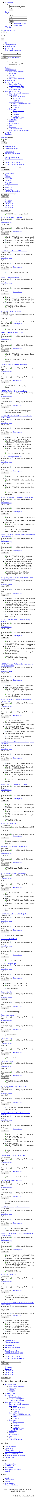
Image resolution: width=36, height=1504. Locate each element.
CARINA (16, 114)
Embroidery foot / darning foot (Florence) (14, 846)
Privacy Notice (9, 1450)
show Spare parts (18, 111)
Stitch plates (12, 127)
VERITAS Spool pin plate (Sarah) (11, 332)
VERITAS (16, 98)
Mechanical (12, 73)
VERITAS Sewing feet (16, 86)
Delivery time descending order (15, 164)
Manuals (7, 1471)
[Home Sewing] (8, 30)
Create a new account (19, 23)
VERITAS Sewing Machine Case (11, 277)
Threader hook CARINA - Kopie (11, 1180)
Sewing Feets (9, 48)
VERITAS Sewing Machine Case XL (13, 456)
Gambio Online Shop (17, 1497)
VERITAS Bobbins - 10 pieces (10, 311)
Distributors (8, 132)
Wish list (8, 27)
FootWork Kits (9, 1466)
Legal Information (10, 1446)
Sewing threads (13, 123)
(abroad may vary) (6, 222)
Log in (7, 1478)
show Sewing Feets (15, 84)
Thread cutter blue (6, 992)
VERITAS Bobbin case (8, 823)
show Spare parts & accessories (19, 93)
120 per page (9, 203)
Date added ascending (12, 157)
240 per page (9, 205)
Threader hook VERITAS (9, 939)
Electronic (12, 75)
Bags (10, 125)
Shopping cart (9, 1483)
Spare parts (12, 109)
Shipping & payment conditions (15, 1455)
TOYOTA (16, 100)
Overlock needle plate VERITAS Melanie (14, 364)
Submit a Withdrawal (11, 1485)
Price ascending (10, 146)
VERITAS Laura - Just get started (11, 217)
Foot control (12, 120)
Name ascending (10, 152)
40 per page (8, 200)
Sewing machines (10, 45)
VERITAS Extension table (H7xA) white (14, 251)
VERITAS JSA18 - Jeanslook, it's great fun (14, 784)
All (6, 43)
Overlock (12, 77)
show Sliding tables (19, 96)
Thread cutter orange (7, 1015)
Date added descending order (14, 159)
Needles (11, 121)
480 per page (9, 207)
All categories (9, 173)
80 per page (8, 202)
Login (7, 12)
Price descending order (12, 148)
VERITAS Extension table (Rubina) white (14, 914)
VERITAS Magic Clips (8, 964)
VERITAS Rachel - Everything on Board (14, 391)
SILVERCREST (18, 118)
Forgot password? (18, 25)
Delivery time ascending (12, 162)
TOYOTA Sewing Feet (16, 87)
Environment (9, 1448)
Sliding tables (13, 95)
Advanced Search (13, 57)
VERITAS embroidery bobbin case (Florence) (15, 1207)
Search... (4, 57)
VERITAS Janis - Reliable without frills (13, 873)
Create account (9, 1479)
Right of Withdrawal (11, 1453)
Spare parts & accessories (13, 50)
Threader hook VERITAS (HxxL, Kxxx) (14, 1155)
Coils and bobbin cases (16, 102)
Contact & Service (10, 1457)
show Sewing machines (16, 71)
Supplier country (14, 8)
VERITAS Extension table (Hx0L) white (14, 1086)
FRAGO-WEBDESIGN (29, 1497)
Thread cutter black (7, 1061)
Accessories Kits (10, 46)
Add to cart (5, 233)
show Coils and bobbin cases (22, 104)
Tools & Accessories (15, 128)
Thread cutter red (6, 1038)
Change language (14, 6)
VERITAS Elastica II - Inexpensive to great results (17, 497)
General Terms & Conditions (14, 1452)
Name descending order (12, 153)
